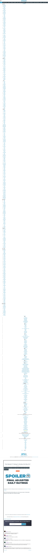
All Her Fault (4, 228)
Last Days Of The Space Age (4, 64)
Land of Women (4, 26)
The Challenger (4, 284)
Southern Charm (25, 366)
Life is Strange (4, 269)
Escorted (4, 258)
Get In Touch (24, 3)
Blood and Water (4, 127)
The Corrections (4, 175)
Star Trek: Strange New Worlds (4, 220)
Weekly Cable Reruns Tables (25, 435)
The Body (4, 173)
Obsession (4, 273)
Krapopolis (25, 345)
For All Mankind (4, 17)
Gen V (4, 261)
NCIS (25, 330)
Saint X (4, 95)
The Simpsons (25, 347)
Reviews (15, 2)
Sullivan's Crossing (25, 338)
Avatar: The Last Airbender (4, 119)
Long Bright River (4, 231)
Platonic (4, 34)
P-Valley (25, 407)
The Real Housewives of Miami (25, 369)
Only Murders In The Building (4, 91)
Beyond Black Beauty (4, 252)
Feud (25, 378)
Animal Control (25, 341)
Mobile (25, 441)
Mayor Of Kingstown (4, 211)
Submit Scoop (25, 430)
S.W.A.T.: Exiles (25, 409)
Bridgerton (4, 128)
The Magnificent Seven (4, 314)
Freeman (4, 230)
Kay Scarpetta (4, 266)
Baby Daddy (9, 467)
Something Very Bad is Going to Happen (4, 165)
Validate (25, 450)
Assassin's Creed (4, 117)
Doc (25, 343)
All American (25, 334)
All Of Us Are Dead (4, 113)
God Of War (4, 262)
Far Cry (25, 377)
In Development (25, 421)
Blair (25, 384)
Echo (4, 62)
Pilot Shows (25, 423)
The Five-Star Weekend (4, 237)
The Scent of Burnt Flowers (25, 382)
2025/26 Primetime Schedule (25, 415)
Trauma (4, 226)
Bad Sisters (4, 6)
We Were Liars (4, 301)
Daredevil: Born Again (4, 61)
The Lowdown (25, 381)
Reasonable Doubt (4, 94)
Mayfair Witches (25, 362)
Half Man (25, 387)
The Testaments (4, 103)
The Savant (4, 51)
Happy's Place (25, 350)
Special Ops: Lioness (4, 216)
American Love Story (25, 376)
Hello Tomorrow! (4, 21)
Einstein (25, 325)
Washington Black (4, 105)
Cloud (25, 440)
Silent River (4, 279)
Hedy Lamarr (4, 20)
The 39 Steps (4, 171)
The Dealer (4, 45)
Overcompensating (4, 274)
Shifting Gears (25, 319)
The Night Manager (4, 290)
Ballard (4, 250)
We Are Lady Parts (4, 246)
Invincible (4, 264)
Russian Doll (4, 162)
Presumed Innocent (4, 36)
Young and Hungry (6, 469)
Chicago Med (25, 349)
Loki (4, 65)
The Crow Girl (4, 224)
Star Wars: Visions (4, 72)
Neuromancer (4, 33)
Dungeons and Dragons (4, 205)
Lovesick (4, 149)
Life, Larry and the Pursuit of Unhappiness (25, 391)
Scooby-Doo (4, 163)
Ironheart (4, 63)
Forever (4, 135)
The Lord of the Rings (4, 289)
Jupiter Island (4, 143)
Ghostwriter (4, 18)
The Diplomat (4, 178)
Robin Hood (4, 312)
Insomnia (4, 207)
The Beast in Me (4, 172)
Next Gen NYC (25, 365)
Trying (4, 54)
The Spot (4, 102)
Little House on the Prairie (4, 147)
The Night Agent (4, 188)
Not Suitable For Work (4, 88)
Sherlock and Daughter (25, 337)
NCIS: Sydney (25, 332)
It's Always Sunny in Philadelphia (25, 379)
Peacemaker (25, 392)
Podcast (41, 2)
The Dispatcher (4, 46)
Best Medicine (25, 342)
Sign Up (22, 450)
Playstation (25, 442)
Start (1, 2)
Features (25, 413)
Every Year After (4, 259)
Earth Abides (4, 306)
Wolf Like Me (4, 248)
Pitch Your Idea (25, 424)
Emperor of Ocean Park (4, 307)
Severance (4, 37)
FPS (25, 445)
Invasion (4, 24)
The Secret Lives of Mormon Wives (4, 101)
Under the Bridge (4, 104)
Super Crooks (4, 168)
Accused (25, 340)
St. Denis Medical (25, 353)
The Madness (4, 187)
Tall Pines (4, 170)
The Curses (4, 176)
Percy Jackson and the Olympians (4, 67)
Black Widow (4, 82)
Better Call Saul (13, 467)
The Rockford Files (25, 354)
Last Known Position (4, 267)
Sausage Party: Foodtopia (4, 278)
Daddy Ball (4, 131)
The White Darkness (4, 53)
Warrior (4, 227)
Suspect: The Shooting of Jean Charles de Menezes (4, 222)
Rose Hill (4, 277)
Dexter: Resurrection (25, 403)
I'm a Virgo (4, 263)
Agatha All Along (4, 60)
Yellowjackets (25, 405)
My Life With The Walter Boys (4, 153)
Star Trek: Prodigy (4, 167)
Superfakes (4, 234)
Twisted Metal (4, 245)
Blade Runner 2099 (4, 253)
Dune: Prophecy (25, 386)
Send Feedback (25, 428)
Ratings (25, 426)
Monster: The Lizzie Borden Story (4, 151)
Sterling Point (4, 280)
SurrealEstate (25, 412)
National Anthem (25, 356)
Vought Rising (4, 300)
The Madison (4, 225)
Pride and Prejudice (4, 157)
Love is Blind (4, 148)
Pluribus (4, 35)
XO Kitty (4, 198)
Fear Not (4, 206)
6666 (4, 201)
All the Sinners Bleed (4, 115)
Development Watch (25, 417)
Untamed (4, 196)
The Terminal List (4, 293)
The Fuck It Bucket (4, 180)
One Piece (4, 155)
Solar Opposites (4, 96)
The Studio (4, 52)
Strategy (25, 447)
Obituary (4, 89)
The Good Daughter (4, 240)
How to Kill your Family (4, 141)
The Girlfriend (4, 287)
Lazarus (4, 268)
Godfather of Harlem (4, 309)
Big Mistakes (4, 124)
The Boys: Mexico (4, 283)
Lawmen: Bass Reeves (4, 210)
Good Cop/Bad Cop (26, 335)
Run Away (4, 160)
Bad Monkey (4, 5)
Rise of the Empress (4, 276)
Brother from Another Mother (4, 9)
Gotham (16, 467)
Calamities (4, 254)
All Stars (4, 249)
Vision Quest (4, 75)
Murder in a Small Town (25, 346)
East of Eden (4, 133)
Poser (4, 156)
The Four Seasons (4, 179)
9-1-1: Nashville (25, 317)
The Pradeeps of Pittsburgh (4, 292)
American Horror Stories (4, 107)
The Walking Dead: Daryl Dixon (25, 358)
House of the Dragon (25, 388)
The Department (25, 404)
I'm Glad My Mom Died (4, 22)
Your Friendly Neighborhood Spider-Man (4, 79)
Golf (4, 138)
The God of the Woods (4, 183)
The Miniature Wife (4, 242)
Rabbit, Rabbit (4, 158)
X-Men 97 (4, 77)
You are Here (25, 410)
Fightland (25, 406)
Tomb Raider (4, 298)
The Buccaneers (4, 44)
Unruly (25, 400)
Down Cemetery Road (4, 14)
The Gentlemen (4, 182)
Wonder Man (4, 76)
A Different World (4, 111)
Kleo (4, 145)
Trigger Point (4, 195)
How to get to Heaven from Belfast (4, 140)
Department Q (4, 132)
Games (25, 437)
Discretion (4, 204)
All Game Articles (25, 439)
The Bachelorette (25, 320)
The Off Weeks (4, 50)
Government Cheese (4, 19)
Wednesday (4, 197)
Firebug (4, 16)
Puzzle (25, 448)
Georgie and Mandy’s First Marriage (25, 328)
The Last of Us (25, 396)
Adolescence (4, 112)
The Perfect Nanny (25, 397)
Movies (9, 2)
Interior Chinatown (4, 86)
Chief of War (4, 10)
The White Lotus (25, 399)
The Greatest (4, 288)
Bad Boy (4, 120)
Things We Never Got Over (4, 297)
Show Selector (5, 2)
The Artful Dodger (4, 97)
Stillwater (4, 281)
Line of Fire (25, 352)
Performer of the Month (29, 2)
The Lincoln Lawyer (4, 186)
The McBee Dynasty (25, 367)
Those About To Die (4, 244)
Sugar (4, 42)
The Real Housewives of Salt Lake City (25, 372)
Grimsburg (25, 344)
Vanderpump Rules (25, 373)
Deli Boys (4, 84)
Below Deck (25, 363)
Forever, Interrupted (4, 136)
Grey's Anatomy (25, 318)
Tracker (25, 333)
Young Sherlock (4, 302)
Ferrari (4, 15)
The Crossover (4, 73)
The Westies (4, 315)
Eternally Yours (25, 326)
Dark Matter (4, 12)
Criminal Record (4, 11)
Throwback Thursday (25, 429)
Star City (4, 41)
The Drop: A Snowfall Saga (25, 380)
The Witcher (4, 190)
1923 (4, 200)
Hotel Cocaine (4, 310)
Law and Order (25, 351)
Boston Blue (25, 324)
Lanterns (25, 390)
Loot (4, 27)
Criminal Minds (4, 203)
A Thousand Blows (4, 59)
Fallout (4, 260)
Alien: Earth (4, 106)
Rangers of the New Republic (4, 69)
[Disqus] (18, 540)
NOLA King (4, 212)
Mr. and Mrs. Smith (4, 271)
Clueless (4, 202)
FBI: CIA (25, 327)
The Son (25, 398)
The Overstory (4, 189)
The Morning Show (4, 48)
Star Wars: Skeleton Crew (4, 71)
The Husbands (4, 47)
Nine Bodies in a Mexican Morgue (4, 311)
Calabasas (4, 130)
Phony (4, 92)
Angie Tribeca (5, 467)
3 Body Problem (4, 110)
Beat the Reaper (4, 7)
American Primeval (4, 116)
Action (25, 444)
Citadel (4, 255)
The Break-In (4, 235)
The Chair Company (25, 395)
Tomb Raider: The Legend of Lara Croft (4, 194)
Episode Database (25, 418)
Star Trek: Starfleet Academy (4, 218)
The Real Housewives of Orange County (25, 371)
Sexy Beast (4, 213)
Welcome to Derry (25, 401)
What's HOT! (25, 431)
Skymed (4, 215)
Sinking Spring (4, 39)
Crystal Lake (4, 229)
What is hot (44, 2)
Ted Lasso (4, 43)
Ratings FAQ (28, 514)
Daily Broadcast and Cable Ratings (25, 434)
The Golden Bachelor (25, 321)
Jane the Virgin (19, 467)
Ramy (4, 93)
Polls (17, 2)
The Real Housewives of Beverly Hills (25, 368)
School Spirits (4, 214)
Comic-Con (25, 416)
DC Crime (25, 385)
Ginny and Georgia (4, 137)
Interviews (25, 420)
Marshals (25, 329)
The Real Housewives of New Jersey (25, 370)
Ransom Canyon (4, 159)
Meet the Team (25, 422)
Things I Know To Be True (4, 296)
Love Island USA (4, 233)
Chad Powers (4, 83)
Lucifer (23, 467)
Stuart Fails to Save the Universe (25, 393)
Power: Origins (25, 408)
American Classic (4, 304)
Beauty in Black (4, 122)
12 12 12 (4, 4)
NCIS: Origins (25, 331)
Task (25, 394)
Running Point (4, 161)
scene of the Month (22, 2)
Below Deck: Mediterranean (25, 364)
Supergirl (28, 467)
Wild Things (4, 55)
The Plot (4, 99)
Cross (4, 257)
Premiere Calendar (25, 425)
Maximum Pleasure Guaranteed (4, 31)
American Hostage (4, 305)
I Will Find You (4, 142)
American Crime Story (25, 375)
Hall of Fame (25, 419)
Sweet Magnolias (4, 169)
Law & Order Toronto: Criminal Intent (25, 336)
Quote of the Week (36, 2)
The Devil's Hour (4, 286)
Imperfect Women (4, 23)
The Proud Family (4, 74)
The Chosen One (4, 174)
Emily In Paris (4, 134)
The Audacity (25, 357)
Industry (25, 389)
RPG (25, 446)
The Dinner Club (4, 177)
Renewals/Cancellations (25, 427)
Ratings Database (25, 436)
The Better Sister (4, 282)
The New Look (4, 49)
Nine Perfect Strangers (4, 87)
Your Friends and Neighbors (4, 57)
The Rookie (25, 322)
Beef (4, 121)
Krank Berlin (4, 25)
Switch (25, 443)
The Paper (4, 243)
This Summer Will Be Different (4, 192)
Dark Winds (25, 361)
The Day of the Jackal (4, 239)
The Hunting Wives (4, 184)
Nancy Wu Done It (4, 272)
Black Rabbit (4, 126)
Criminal (4, 256)
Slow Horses (4, 40)
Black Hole (4, 125)
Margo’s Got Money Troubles (4, 29)
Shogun (4, 108)
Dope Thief (4, 13)
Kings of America (4, 144)
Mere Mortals (4, 32)
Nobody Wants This (4, 154)
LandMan (4, 208)
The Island (4, 98)
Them (4, 294)
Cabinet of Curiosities (4, 129)
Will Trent (25, 323)
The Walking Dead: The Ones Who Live (25, 359)
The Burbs (4, 238)
